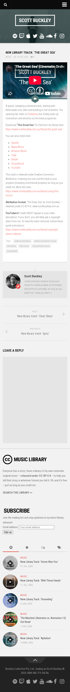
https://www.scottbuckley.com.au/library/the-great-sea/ (34, 129)
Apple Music (17, 146)
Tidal (13, 155)
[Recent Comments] (43, 548)
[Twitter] (35, 36)
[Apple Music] (28, 36)
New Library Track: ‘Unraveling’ (36, 599)
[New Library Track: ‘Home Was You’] (10, 563)
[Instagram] (62, 36)
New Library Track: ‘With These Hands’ (40, 580)
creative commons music (45, 241)
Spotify (15, 142)
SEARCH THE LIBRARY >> (17, 492)
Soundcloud (17, 163)
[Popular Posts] (27, 548)
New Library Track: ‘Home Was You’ (39, 561)
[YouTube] (41, 36)
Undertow (33, 114)
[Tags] (59, 548)
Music (8, 57)
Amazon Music (19, 150)
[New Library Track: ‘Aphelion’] (10, 639)
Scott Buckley (33, 276)
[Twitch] (21, 36)
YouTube (15, 167)
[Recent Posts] (11, 548)
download (11, 246)
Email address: (11, 527)
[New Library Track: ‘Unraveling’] (10, 600)
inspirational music (41, 246)
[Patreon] (8, 36)
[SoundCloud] (48, 36)
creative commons (23, 241)
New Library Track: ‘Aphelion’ (35, 638)
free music (24, 246)
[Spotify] (15, 36)
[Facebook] (55, 36)
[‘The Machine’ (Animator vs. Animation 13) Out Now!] (10, 619)
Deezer (14, 159)
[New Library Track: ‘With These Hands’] (10, 581)
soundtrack (12, 251)
